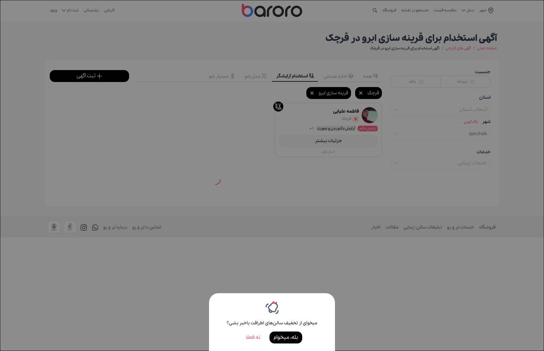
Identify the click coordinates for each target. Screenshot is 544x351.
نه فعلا (253, 337)
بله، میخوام (286, 337)
